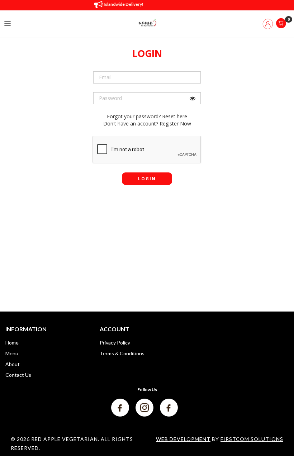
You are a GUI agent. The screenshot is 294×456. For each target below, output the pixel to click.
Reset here (174, 116)
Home (12, 342)
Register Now (175, 123)
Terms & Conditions (122, 353)
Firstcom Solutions (251, 439)
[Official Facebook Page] (120, 407)
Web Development (183, 439)
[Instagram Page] (145, 407)
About (12, 364)
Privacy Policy (115, 342)
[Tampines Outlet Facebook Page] (169, 407)
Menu (11, 353)
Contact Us (18, 375)
